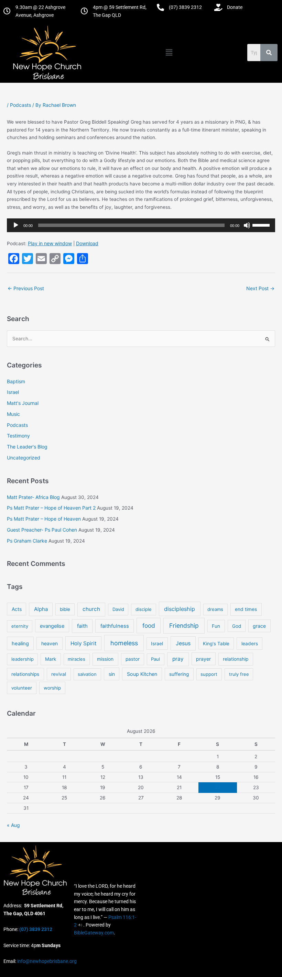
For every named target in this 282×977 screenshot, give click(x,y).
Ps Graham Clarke (27, 541)
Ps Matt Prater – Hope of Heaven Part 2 (51, 508)
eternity (19, 626)
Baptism (16, 381)
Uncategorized (23, 458)
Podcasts (20, 105)
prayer (203, 659)
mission (105, 659)
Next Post (260, 288)
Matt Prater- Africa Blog (33, 497)
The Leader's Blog (27, 447)
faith (82, 626)
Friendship (184, 625)
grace (259, 626)
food (148, 625)
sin (112, 674)
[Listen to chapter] (80, 925)
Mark (50, 659)
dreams (215, 609)
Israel (13, 392)
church (91, 609)
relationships (25, 674)
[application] (141, 225)
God (236, 626)
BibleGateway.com (94, 932)
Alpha (41, 609)
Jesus (183, 643)
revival (58, 674)
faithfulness (114, 626)
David (118, 609)
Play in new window (50, 243)
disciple (143, 609)
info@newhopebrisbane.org (46, 961)
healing (20, 643)
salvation (87, 674)
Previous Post (26, 288)
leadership (22, 659)
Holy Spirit (83, 643)
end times (246, 609)
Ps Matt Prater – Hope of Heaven (44, 519)
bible (65, 609)
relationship (235, 659)
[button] (169, 52)
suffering (179, 674)
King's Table (216, 643)
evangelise (52, 626)
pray (178, 659)
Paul (155, 659)
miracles (76, 659)
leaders (249, 643)
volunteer (21, 688)
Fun (216, 626)
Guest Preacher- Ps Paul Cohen (42, 530)
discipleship (179, 608)
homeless (124, 643)
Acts (17, 609)
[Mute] (246, 225)
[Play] (15, 225)
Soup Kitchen (142, 674)
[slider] (262, 224)
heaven (49, 643)
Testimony (18, 436)
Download (87, 243)
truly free (239, 674)
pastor (133, 659)
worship (52, 688)
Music (13, 414)
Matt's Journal (23, 403)
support (208, 674)
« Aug (13, 825)
